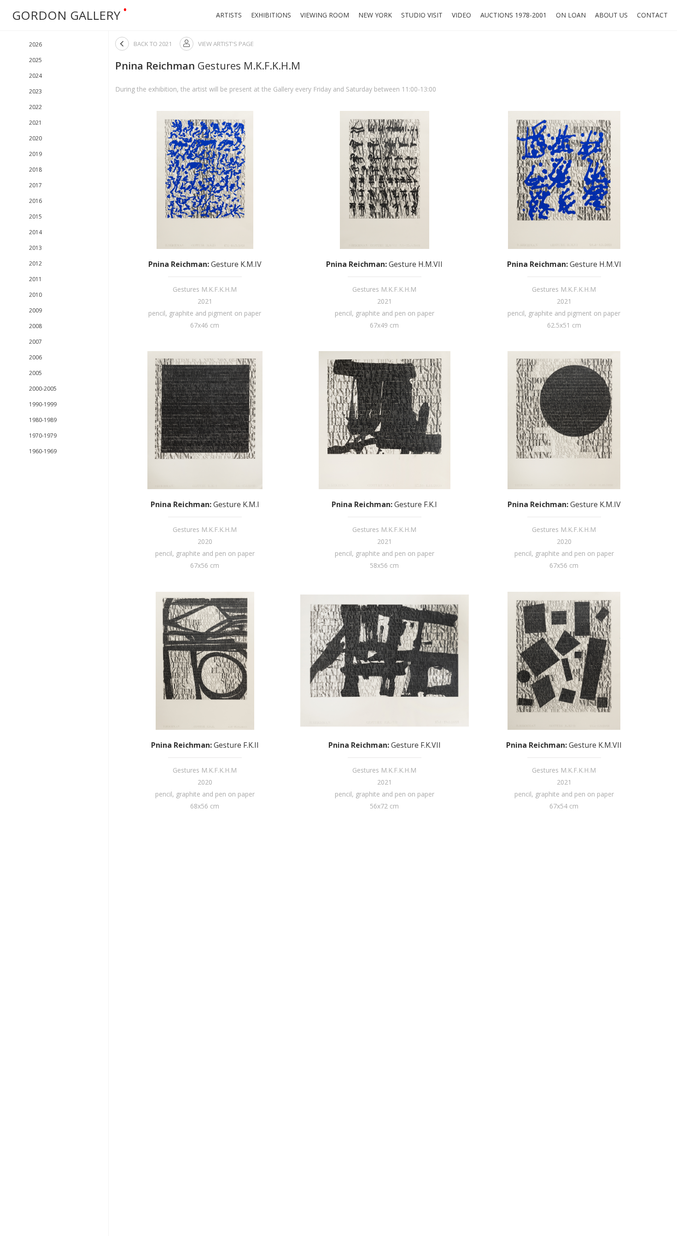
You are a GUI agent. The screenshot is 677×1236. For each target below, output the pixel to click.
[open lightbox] (205, 180)
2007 (35, 342)
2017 (35, 185)
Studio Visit (422, 15)
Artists (229, 15)
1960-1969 (43, 451)
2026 (35, 44)
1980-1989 (43, 420)
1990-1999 (43, 404)
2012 (35, 263)
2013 (35, 248)
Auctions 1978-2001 (513, 15)
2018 (35, 169)
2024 (35, 76)
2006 (35, 357)
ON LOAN (571, 15)
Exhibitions (271, 15)
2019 (35, 154)
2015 (35, 216)
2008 (35, 326)
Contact (652, 15)
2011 (35, 279)
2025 (35, 60)
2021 (35, 123)
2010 (35, 295)
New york (375, 15)
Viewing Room (324, 15)
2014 (35, 232)
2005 (35, 373)
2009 (35, 310)
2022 (35, 107)
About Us (611, 15)
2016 (35, 201)
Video (461, 15)
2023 (35, 91)
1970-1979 (43, 435)
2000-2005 (43, 389)
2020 (35, 138)
